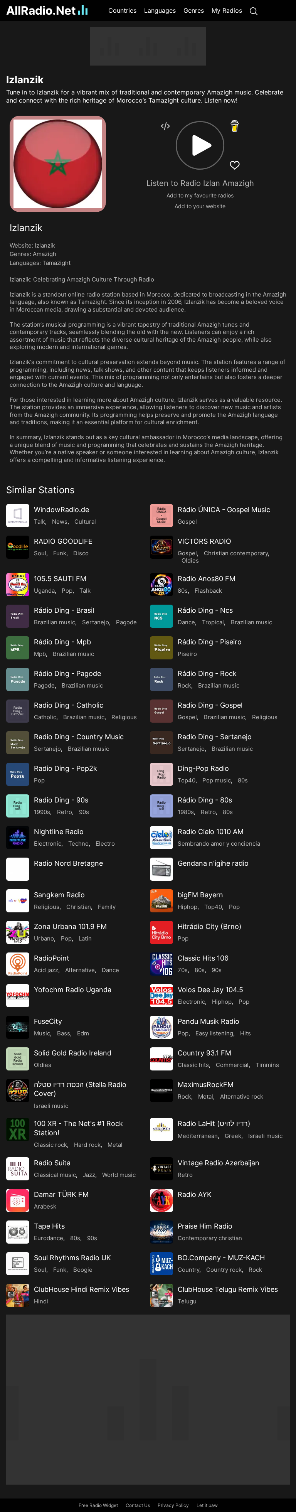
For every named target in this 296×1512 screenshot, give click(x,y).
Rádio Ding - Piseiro (210, 642)
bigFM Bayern (200, 895)
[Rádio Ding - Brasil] (17, 616)
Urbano (44, 938)
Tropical (213, 622)
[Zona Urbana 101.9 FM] (17, 932)
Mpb (40, 653)
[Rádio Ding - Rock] (161, 679)
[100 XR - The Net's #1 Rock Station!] (17, 1129)
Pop (67, 590)
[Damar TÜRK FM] (17, 1200)
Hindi (41, 1301)
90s (84, 812)
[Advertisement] (148, 46)
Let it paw (207, 1505)
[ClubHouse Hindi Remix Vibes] (17, 1295)
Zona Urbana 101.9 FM (70, 926)
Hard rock (87, 1144)
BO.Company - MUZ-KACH (221, 1258)
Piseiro (187, 653)
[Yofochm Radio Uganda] (17, 995)
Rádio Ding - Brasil (64, 610)
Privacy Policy (173, 1505)
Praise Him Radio (205, 1226)
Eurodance (48, 1238)
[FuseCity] (17, 1027)
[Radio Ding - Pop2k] (17, 774)
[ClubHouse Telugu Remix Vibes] (161, 1295)
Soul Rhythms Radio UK (72, 1258)
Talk (39, 521)
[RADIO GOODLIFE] (17, 547)
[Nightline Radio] (17, 837)
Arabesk (45, 1206)
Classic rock (50, 1144)
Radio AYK (195, 1194)
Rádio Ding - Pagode (67, 673)
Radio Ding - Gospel (210, 705)
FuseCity (48, 1021)
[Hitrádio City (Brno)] (161, 932)
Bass (63, 1033)
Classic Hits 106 (203, 958)
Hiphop (187, 906)
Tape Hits (49, 1226)
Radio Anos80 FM (206, 579)
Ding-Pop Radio (203, 768)
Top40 (186, 780)
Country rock (224, 1269)
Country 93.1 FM (204, 1053)
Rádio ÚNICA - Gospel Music (224, 510)
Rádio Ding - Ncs (205, 610)
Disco (81, 553)
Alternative (80, 970)
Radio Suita (52, 1163)
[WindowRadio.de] (17, 515)
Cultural (85, 521)
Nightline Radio (59, 832)
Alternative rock (241, 1096)
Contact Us (138, 1505)
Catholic (45, 717)
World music (119, 1174)
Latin (85, 938)
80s (183, 590)
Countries (122, 10)
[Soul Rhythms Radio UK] (17, 1263)
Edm (83, 1033)
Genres (193, 10)
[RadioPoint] (17, 964)
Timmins (267, 1065)
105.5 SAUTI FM (60, 579)
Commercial (232, 1065)
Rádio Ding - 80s (205, 800)
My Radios (227, 10)
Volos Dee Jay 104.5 (210, 990)
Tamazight (56, 262)
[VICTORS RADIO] (161, 547)
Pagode (126, 622)
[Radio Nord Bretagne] (17, 869)
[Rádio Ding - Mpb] (17, 647)
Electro (105, 843)
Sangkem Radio (59, 895)
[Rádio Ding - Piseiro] (161, 647)
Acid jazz (46, 970)
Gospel (187, 521)
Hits (245, 1033)
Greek (233, 1135)
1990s (42, 812)
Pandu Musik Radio (208, 1021)
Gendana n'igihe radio (213, 863)
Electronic (47, 843)
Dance (186, 622)
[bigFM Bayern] (161, 900)
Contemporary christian (210, 1238)
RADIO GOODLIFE (63, 541)
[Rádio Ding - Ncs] (161, 616)
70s (183, 970)
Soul (40, 553)
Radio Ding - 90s (61, 800)
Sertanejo (95, 622)
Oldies (190, 560)
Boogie (82, 1269)
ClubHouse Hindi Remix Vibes (81, 1289)
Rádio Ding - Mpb (62, 642)
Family (107, 906)
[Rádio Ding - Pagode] (17, 679)
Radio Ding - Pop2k (65, 768)
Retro (64, 812)
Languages (160, 10)
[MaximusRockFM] (161, 1090)
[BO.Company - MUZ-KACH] (161, 1263)
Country (188, 1269)
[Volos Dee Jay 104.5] (161, 995)
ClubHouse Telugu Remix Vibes (228, 1289)
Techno (78, 843)
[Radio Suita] (17, 1168)
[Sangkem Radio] (17, 900)
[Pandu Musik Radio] (161, 1027)
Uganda (44, 590)
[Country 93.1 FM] (161, 1058)
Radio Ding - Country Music (79, 737)
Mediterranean (198, 1135)
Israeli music (51, 1105)
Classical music (55, 1174)
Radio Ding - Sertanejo (215, 737)
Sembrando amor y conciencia (219, 843)
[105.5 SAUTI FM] (17, 584)
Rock (184, 685)
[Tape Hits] (17, 1232)
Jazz (89, 1174)
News (59, 521)
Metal (205, 1096)
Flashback (208, 590)
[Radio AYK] (161, 1200)
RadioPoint (51, 958)
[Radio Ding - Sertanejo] (161, 742)
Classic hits (193, 1065)
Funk (59, 553)
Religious (124, 717)
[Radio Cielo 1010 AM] (161, 837)
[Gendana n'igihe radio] (161, 869)
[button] (200, 145)
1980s (186, 812)
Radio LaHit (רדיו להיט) (214, 1123)
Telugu (187, 1301)
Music (42, 1033)
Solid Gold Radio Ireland (72, 1053)
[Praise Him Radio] (161, 1232)
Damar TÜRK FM (61, 1194)
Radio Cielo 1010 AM (211, 832)
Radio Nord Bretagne (68, 863)
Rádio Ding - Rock (207, 673)
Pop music (216, 780)
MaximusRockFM (206, 1084)
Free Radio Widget (98, 1505)
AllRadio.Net (41, 10)
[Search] (253, 10)
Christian (78, 906)
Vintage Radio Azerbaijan (218, 1163)
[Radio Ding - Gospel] (161, 711)
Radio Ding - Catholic (68, 705)
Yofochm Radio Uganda (72, 990)
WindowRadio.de (61, 510)
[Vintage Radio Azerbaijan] (161, 1168)
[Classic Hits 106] (161, 964)
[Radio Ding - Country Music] (17, 742)
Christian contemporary (236, 553)
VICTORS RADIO (204, 541)
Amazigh (44, 254)
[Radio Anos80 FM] (161, 584)
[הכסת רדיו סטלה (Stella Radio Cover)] (17, 1090)
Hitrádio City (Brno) (210, 926)
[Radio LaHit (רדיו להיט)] (161, 1129)
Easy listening (214, 1033)
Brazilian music (54, 622)
